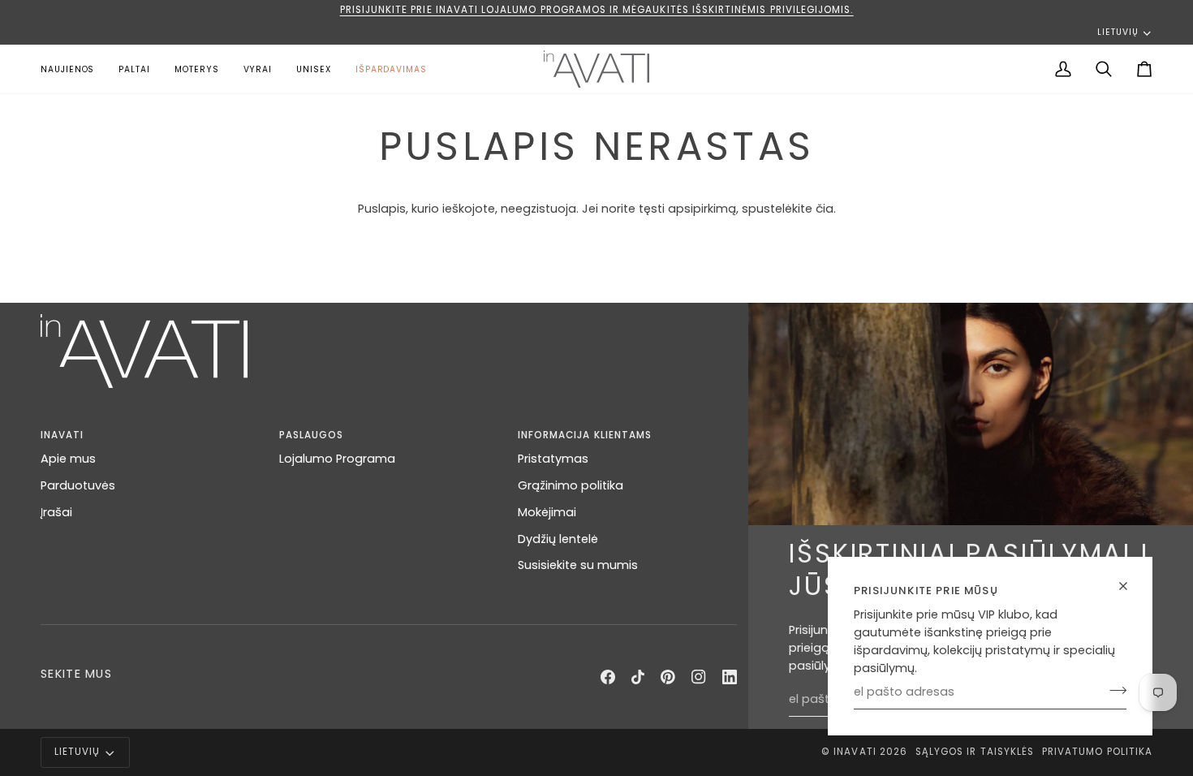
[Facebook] (608, 677)
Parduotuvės (78, 485)
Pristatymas (553, 459)
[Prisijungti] (1113, 690)
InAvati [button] (62, 435)
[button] (196, 69)
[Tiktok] (637, 677)
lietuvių (1117, 32)
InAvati (854, 751)
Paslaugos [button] (311, 435)
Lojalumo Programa (337, 459)
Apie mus (68, 459)
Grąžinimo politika (570, 485)
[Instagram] (698, 677)
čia (824, 208)
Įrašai (56, 512)
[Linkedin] (729, 677)
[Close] (1130, 586)
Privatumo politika (1097, 751)
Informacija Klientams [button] (585, 435)
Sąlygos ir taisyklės (974, 751)
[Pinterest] (668, 677)
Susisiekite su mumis (578, 565)
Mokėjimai (547, 512)
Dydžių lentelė (558, 539)
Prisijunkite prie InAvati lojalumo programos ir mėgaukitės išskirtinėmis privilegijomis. (597, 9)
